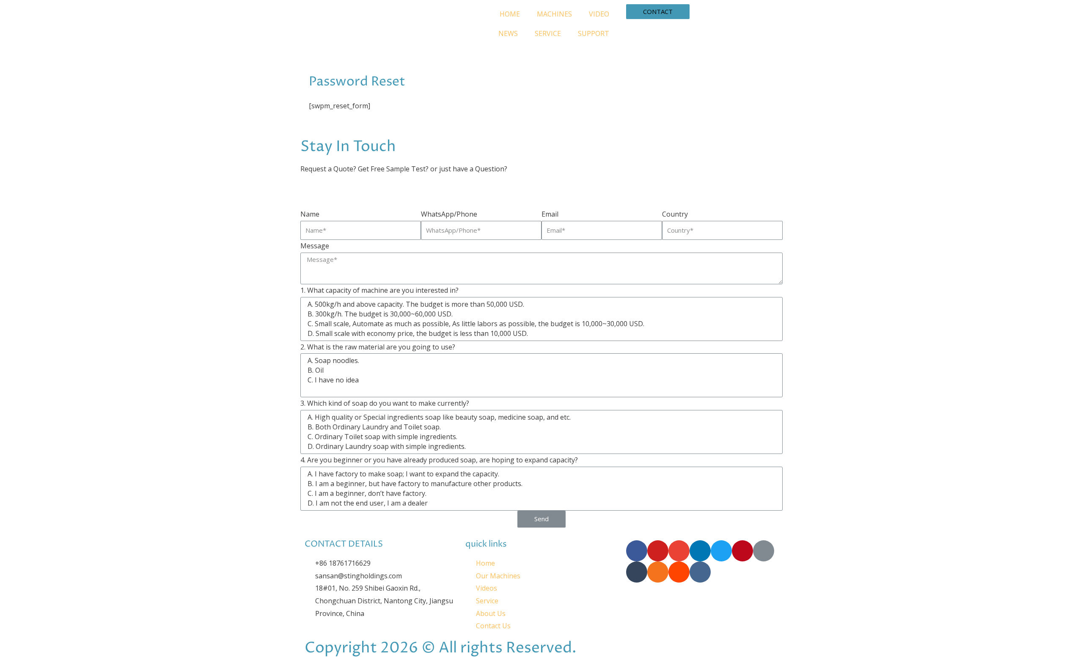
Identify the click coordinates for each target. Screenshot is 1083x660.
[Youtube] (657, 550)
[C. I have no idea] (540, 380)
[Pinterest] (742, 550)
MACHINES (554, 14)
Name (309, 214)
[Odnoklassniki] (657, 572)
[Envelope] (679, 550)
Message (314, 245)
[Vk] (700, 572)
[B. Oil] (540, 370)
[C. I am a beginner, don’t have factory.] (540, 493)
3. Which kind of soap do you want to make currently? (384, 403)
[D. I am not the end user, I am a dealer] (540, 503)
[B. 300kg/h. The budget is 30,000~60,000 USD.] (540, 314)
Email (550, 214)
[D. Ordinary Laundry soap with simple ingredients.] (540, 446)
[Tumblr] (636, 572)
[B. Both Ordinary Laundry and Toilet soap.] (540, 427)
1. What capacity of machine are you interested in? (379, 290)
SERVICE (548, 33)
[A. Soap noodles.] (540, 361)
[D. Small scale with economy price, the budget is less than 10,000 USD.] (540, 333)
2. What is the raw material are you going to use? (377, 347)
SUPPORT (593, 33)
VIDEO (599, 14)
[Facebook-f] (636, 550)
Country (675, 214)
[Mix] (763, 550)
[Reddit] (679, 572)
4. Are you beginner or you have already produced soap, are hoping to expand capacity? (439, 460)
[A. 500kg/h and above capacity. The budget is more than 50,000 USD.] (540, 304)
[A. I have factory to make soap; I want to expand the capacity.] (540, 474)
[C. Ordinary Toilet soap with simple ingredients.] (540, 437)
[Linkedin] (700, 550)
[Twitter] (721, 550)
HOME (510, 14)
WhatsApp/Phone (449, 214)
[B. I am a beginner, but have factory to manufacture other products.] (540, 484)
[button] (658, 11)
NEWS (508, 33)
